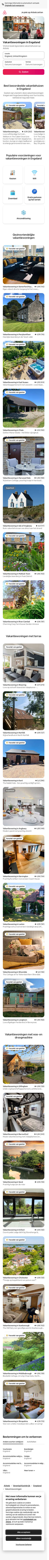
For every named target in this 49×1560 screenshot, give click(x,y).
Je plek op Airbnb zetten (32, 12)
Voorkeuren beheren (24, 1545)
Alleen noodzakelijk (23, 1538)
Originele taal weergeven (14, 5)
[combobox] (23, 56)
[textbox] (13, 64)
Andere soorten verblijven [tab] (13, 1442)
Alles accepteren (23, 1532)
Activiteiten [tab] (31, 1442)
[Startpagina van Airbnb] (4, 12)
